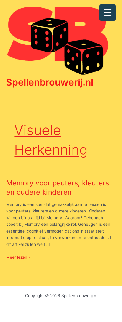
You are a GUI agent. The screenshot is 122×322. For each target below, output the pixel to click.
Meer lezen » (18, 257)
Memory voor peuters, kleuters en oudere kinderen (57, 187)
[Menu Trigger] (107, 12)
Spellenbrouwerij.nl (49, 82)
